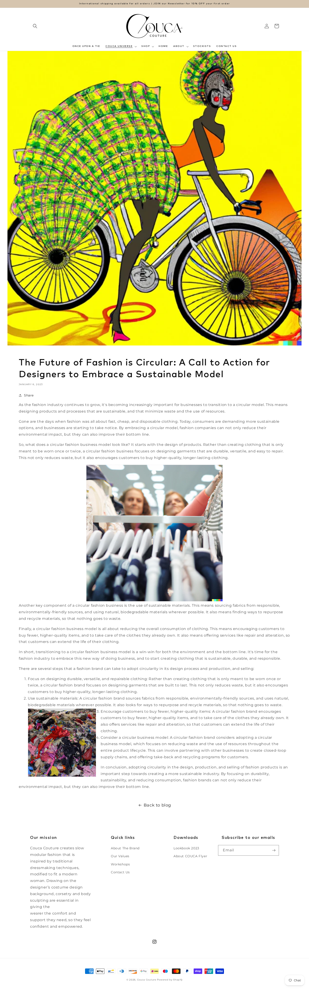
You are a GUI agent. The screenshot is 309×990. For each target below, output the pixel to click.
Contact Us (120, 872)
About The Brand (125, 848)
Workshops (120, 864)
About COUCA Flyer (190, 856)
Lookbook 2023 (186, 848)
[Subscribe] (274, 850)
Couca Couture (146, 979)
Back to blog (157, 805)
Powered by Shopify (170, 979)
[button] (35, 26)
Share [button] (29, 395)
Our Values (120, 856)
